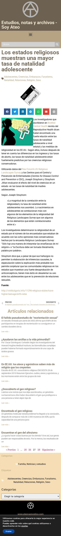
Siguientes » (48, 449)
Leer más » (5, 332)
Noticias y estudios (36, 464)
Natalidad (9, 80)
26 (30, 449)
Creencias (23, 76)
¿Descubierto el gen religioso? (18, 389)
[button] (30, 34)
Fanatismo (47, 76)
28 (39, 449)
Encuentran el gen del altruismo (19, 432)
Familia (22, 464)
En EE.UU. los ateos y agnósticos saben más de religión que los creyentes (28, 366)
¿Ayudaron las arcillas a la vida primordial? (25, 339)
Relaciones (20, 80)
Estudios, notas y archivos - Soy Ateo (29, 25)
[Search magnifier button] (57, 44)
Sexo (38, 80)
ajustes (24, 526)
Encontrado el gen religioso (16, 410)
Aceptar (9, 531)
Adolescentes (10, 76)
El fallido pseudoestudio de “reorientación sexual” (29, 317)
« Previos (11, 449)
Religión (31, 80)
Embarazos (35, 76)
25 (25, 449)
